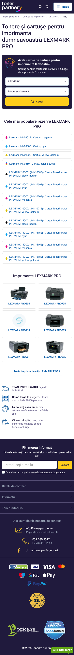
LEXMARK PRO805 (55, 330)
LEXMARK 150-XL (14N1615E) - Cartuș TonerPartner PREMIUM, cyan (38, 234)
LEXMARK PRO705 (55, 303)
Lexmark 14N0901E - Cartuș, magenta (30, 137)
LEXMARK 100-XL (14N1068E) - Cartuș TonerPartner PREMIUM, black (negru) (38, 174)
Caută (39, 101)
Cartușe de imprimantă (34, 16)
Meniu (65, 6)
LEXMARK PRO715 (19, 330)
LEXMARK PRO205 (19, 303)
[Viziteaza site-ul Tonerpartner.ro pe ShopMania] (55, 630)
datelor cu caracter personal (50, 472)
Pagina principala (10, 16)
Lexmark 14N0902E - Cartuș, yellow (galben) (34, 154)
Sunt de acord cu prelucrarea (35, 472)
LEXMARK (54, 16)
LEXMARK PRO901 (19, 356)
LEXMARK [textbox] (14, 81)
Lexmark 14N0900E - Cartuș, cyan (28, 146)
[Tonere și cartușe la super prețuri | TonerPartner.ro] (12, 7)
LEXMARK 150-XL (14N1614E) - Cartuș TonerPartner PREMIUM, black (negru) (38, 222)
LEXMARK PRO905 (55, 356)
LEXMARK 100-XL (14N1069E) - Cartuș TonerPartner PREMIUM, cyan (38, 186)
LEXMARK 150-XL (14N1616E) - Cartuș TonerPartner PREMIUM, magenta (38, 246)
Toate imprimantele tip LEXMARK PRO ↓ (37, 371)
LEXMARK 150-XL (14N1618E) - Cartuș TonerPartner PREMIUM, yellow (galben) (38, 258)
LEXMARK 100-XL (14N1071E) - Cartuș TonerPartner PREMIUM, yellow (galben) (38, 210)
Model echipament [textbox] (18, 91)
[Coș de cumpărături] (46, 7)
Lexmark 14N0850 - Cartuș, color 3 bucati (32, 163)
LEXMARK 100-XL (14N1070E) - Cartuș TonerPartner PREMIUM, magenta (38, 198)
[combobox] (37, 81)
